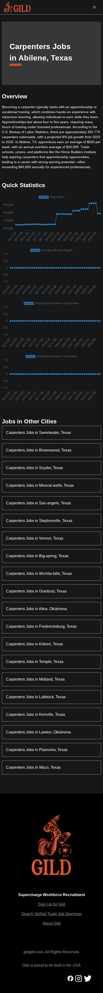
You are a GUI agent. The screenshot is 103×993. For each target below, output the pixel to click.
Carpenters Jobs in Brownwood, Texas (38, 450)
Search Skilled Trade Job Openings (51, 914)
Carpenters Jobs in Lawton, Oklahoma (38, 732)
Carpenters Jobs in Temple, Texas (34, 662)
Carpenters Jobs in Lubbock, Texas (36, 697)
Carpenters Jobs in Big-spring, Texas (37, 556)
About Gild (52, 923)
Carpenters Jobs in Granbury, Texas (36, 591)
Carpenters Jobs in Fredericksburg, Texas (41, 626)
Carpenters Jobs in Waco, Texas (33, 767)
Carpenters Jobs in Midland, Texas (35, 679)
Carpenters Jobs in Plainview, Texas (37, 750)
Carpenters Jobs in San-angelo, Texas (38, 503)
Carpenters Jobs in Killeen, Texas (34, 644)
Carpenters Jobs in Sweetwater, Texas (38, 433)
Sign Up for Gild (51, 904)
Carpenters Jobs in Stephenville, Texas (39, 521)
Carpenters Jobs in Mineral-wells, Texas (40, 485)
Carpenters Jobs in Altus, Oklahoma (36, 609)
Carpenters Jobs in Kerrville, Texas (35, 714)
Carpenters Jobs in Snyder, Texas (34, 468)
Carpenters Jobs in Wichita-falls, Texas (39, 574)
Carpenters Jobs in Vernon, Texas (34, 538)
